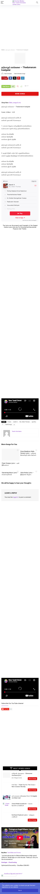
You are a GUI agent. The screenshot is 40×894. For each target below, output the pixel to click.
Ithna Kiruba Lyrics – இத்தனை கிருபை (27, 473)
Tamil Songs (8, 424)
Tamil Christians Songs (19, 73)
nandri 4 (15, 422)
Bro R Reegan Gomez (17, 778)
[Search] (37, 2)
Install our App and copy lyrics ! (11, 873)
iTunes (9, 422)
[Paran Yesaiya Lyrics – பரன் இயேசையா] (11, 450)
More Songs (20, 94)
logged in (15, 497)
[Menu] (2, 2)
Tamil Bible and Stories (14, 852)
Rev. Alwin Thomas (25, 422)
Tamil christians (8, 73)
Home (2, 50)
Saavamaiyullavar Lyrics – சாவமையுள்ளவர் (10, 473)
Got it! (20, 890)
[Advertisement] (20, 26)
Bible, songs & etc (15, 103)
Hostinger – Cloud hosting (9, 862)
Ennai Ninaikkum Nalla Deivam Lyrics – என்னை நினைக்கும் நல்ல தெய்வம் (28, 453)
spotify (34, 422)
